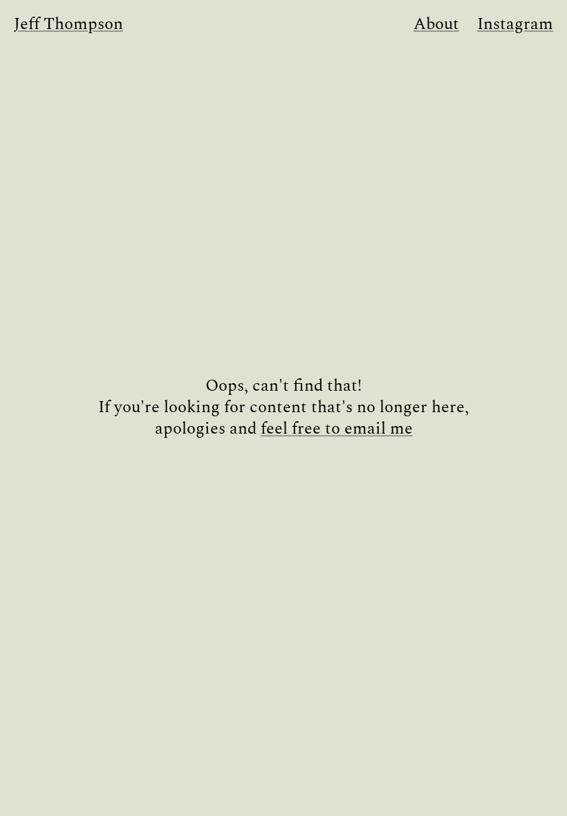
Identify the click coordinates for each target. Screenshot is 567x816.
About (436, 24)
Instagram (515, 24)
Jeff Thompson (68, 24)
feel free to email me (337, 430)
